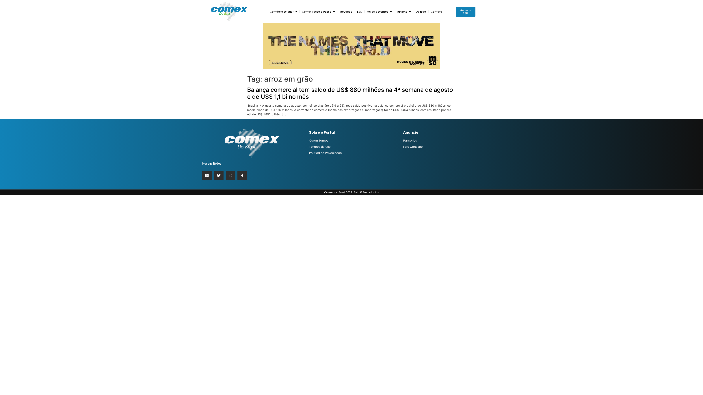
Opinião (421, 12)
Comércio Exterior (282, 12)
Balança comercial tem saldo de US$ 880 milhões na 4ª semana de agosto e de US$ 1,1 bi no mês (350, 93)
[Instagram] (230, 175)
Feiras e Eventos (377, 12)
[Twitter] (219, 175)
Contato (436, 12)
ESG (359, 12)
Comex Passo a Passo (316, 12)
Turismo (402, 12)
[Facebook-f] (242, 175)
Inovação (346, 12)
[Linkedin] (207, 175)
